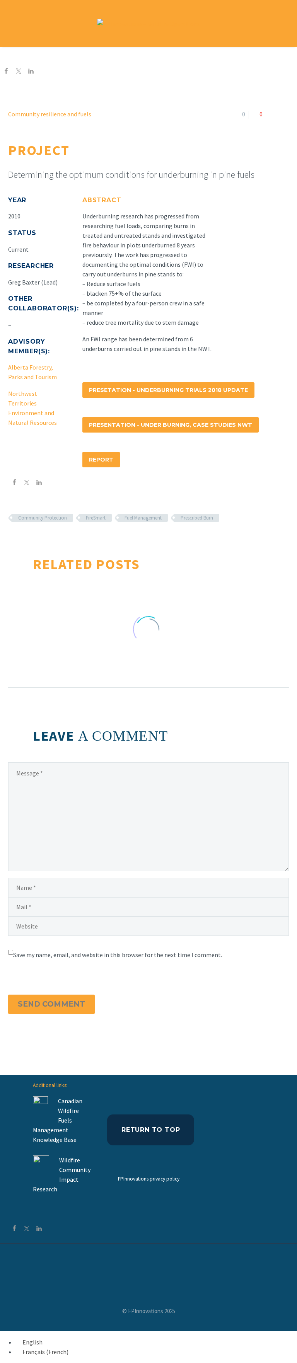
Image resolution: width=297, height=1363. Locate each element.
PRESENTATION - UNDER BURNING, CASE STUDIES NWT (170, 424)
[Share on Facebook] (6, 72)
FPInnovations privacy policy (148, 1179)
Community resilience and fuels (49, 114)
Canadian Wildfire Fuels (70, 1110)
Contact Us (226, 56)
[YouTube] (148, 1264)
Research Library (168, 56)
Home (63, 56)
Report (101, 459)
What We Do (106, 56)
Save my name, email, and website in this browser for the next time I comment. (117, 955)
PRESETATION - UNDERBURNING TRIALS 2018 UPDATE (168, 390)
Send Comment (51, 1004)
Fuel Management (143, 518)
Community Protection (42, 518)
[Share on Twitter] (18, 72)
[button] (281, 23)
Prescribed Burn (197, 518)
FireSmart (96, 518)
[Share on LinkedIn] (31, 72)
